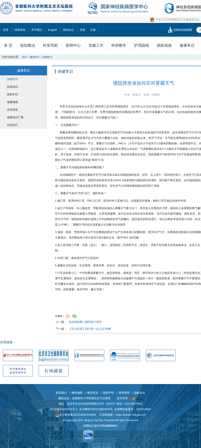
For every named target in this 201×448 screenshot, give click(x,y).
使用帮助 (124, 392)
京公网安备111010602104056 (77, 414)
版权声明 (108, 392)
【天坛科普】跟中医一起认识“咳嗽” (90, 328)
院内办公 (68, 29)
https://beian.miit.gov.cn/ (131, 414)
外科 (111, 200)
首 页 (8, 45)
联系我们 (61, 392)
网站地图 (76, 392)
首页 (5, 29)
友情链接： (8, 342)
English (52, 29)
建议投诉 (92, 392)
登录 (82, 29)
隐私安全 (139, 392)
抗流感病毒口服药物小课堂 (85, 321)
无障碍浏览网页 (182, 29)
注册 (93, 29)
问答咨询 (19, 29)
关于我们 (36, 29)
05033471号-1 (69, 409)
